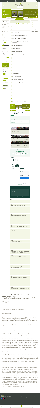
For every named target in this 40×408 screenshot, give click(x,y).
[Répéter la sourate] (38, 406)
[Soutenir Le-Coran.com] (20, 13)
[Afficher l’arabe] (8, 23)
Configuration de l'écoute (4, 40)
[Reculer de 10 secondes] (19, 406)
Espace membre (16, 1)
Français (19, 19)
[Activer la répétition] (8, 51)
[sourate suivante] (36, 5)
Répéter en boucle (5, 78)
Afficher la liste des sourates (34, 29)
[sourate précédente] (3, 5)
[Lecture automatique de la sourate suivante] (37, 406)
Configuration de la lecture (5, 21)
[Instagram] (3, 398)
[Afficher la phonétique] (8, 26)
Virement (21, 169)
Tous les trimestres (13, 168)
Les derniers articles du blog (34, 31)
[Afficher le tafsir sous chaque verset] (8, 31)
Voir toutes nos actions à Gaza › (13, 133)
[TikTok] (4, 398)
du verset (3, 75)
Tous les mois (17, 166)
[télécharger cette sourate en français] (5, 54)
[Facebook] (1, 398)
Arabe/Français (4, 43)
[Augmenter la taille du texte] (4, 35)
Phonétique (29, 19)
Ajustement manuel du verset (5, 85)
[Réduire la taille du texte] (2, 35)
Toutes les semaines (13, 166)
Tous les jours (17, 164)
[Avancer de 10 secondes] (23, 406)
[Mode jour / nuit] (38, 1)
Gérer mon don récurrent (20, 184)
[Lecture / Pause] (21, 406)
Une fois (13, 164)
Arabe (10, 19)
